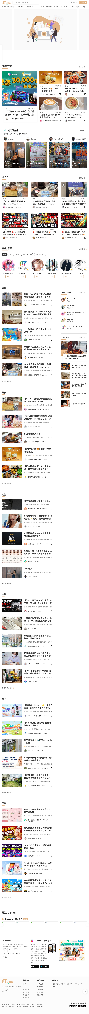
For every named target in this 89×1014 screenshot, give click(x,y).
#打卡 (63, 984)
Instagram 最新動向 (13, 919)
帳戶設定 (40, 987)
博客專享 (64, 7)
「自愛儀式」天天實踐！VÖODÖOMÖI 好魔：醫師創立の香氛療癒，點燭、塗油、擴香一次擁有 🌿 (79, 376)
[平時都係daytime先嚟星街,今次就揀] (14, 155)
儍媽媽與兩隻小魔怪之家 (8, 273)
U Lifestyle (6, 1004)
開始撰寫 (83, 3)
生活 (30, 255)
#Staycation (79, 984)
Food (29, 1004)
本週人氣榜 (66, 292)
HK (19, 1004)
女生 (11, 255)
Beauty (24, 1004)
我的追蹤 (40, 992)
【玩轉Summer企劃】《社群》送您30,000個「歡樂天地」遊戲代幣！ (19, 114)
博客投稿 (26, 998)
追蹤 (8, 276)
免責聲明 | (12, 1006)
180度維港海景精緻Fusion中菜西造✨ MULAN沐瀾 (75, 357)
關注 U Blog (9, 912)
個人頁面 (40, 984)
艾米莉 (80, 273)
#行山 (58, 984)
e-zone (40, 1004)
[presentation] (6, 30)
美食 (77, 7)
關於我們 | (5, 1006)
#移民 (54, 987)
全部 (4, 255)
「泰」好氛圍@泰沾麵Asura (79, 394)
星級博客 (56, 7)
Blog (34, 1004)
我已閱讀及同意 (72, 1011)
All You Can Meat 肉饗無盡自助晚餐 (79, 385)
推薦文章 (49, 7)
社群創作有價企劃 (8, 7)
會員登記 (74, 3)
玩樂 (4, 229)
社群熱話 (21, 7)
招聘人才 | (33, 1006)
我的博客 (40, 995)
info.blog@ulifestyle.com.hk (12, 953)
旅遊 (34, 199)
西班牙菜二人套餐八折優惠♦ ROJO (79, 366)
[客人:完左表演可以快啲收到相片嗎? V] (59, 155)
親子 (7, 108)
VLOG (72, 7)
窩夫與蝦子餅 (66, 273)
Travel (14, 1004)
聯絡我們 (40, 1006)
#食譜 (67, 984)
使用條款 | (19, 1006)
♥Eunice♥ (37, 273)
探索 (42, 7)
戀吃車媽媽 (52, 273)
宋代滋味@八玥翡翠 (78, 404)
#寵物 (54, 984)
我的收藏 (40, 989)
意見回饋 (26, 995)
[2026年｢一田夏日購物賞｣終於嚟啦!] (36, 155)
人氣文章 (65, 337)
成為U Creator (32, 7)
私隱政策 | (26, 1006)
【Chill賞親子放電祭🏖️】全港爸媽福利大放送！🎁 (39, 52)
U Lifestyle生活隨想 (22, 273)
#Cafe (72, 984)
